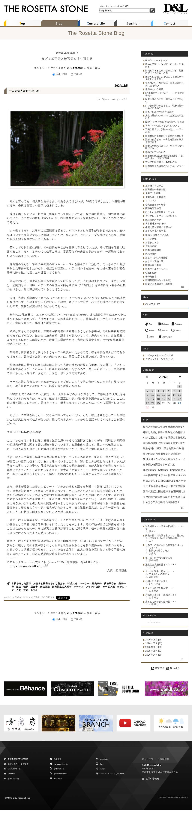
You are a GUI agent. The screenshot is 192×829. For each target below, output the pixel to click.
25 (158, 403)
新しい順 (62, 73)
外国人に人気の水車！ (156, 581)
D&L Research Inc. (152, 765)
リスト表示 (93, 67)
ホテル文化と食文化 (155, 231)
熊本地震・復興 (153, 265)
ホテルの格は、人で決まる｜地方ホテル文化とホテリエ (164, 78)
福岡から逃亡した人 (159, 550)
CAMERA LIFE (152, 304)
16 (147, 398)
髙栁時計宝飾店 (153, 208)
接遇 (25, 590)
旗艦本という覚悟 (154, 89)
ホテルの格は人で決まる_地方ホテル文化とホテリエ (164, 481)
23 (147, 403)
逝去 (18, 586)
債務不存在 (110, 583)
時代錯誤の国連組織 (157, 491)
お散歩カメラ (152, 242)
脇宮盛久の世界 (153, 220)
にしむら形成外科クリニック (160, 212)
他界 (25, 586)
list (182, 287)
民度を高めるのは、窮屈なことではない (164, 100)
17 (152, 398)
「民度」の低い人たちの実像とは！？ (164, 545)
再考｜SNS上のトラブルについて (162, 125)
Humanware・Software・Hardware (161, 470)
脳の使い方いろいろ (155, 152)
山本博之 (153, 590)
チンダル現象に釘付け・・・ (160, 571)
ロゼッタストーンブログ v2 (159, 359)
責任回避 (45, 586)
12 (163, 394)
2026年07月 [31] (153, 643)
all (182, 508)
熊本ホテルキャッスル (156, 269)
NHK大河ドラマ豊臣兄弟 (156, 459)
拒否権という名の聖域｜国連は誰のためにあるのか (164, 84)
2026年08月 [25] (153, 639)
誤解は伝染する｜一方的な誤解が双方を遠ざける (164, 140)
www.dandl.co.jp (61, 764)
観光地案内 (151, 254)
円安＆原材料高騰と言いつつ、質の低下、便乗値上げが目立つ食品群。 (164, 536)
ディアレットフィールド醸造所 (161, 216)
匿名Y (152, 531)
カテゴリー (101, 99)
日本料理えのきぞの (155, 223)
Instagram (104, 759)
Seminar (11, 774)
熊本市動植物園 (153, 250)
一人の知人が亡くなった (24, 90)
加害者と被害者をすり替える (49, 583)
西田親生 (153, 577)
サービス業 (109, 586)
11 (158, 394)
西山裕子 (153, 560)
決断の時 (176, 453)
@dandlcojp (59, 769)
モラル (34, 590)
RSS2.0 (159, 668)
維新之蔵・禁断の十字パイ (158, 227)
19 (163, 398)
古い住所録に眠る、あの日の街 (161, 162)
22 (179, 398)
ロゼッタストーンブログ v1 (159, 355)
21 (174, 398)
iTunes (121, 774)
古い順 (78, 73)
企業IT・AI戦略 (152, 193)
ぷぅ (151, 540)
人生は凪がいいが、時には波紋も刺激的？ (164, 116)
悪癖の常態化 (175, 437)
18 (158, 398)
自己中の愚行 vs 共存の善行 (159, 111)
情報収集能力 (163, 453)
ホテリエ (79, 586)
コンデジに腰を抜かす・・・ (160, 588)
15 (179, 394)
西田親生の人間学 (62, 586)
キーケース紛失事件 (91, 583)
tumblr (102, 769)
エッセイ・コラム (119, 99)
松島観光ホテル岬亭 (155, 204)
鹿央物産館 (151, 246)
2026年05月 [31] (153, 651)
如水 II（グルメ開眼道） (157, 257)
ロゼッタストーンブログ (18, 764)
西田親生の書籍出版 (155, 189)
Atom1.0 (174, 668)
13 (168, 394)
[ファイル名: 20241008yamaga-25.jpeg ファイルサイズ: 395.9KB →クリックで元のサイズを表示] (67, 149)
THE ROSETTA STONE (18, 759)
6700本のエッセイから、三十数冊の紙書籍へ (164, 94)
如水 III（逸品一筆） (155, 261)
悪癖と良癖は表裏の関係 (156, 432)
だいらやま (154, 584)
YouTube (58, 779)
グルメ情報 (151, 238)
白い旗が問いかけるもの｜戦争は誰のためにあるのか (164, 106)
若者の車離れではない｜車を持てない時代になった (164, 146)
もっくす (153, 547)
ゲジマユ (153, 567)
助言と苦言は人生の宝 (155, 426)
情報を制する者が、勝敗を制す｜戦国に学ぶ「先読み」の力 (164, 71)
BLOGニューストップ (156, 60)
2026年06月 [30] (153, 647)
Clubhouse (151, 273)
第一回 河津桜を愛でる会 (158, 558)
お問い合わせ (13, 779)
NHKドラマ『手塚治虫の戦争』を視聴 (164, 122)
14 (174, 394)
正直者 (34, 586)
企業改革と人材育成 (155, 197)
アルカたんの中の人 (159, 574)
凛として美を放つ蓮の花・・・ (161, 601)
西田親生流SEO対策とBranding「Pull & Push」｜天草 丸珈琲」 (164, 157)
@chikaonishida (61, 774)
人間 (18, 590)
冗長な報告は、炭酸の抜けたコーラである (164, 130)
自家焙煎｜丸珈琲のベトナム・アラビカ (164, 167)
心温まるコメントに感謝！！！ (161, 595)
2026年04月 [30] (153, 655)
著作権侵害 (151, 276)
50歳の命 (72, 583)
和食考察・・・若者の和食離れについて (164, 527)
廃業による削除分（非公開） (160, 284)
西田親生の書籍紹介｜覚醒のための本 (164, 135)
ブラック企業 (93, 586)
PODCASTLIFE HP (108, 774)
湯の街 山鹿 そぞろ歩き (157, 235)
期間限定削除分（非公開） (158, 280)
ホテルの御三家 (166, 475)
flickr (102, 764)
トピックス (151, 201)
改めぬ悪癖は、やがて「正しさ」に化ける (164, 65)
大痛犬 (152, 553)
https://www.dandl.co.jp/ (27, 566)
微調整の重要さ (176, 426)
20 (168, 398)
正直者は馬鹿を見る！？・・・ (161, 564)
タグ (44, 58)
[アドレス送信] (150, 335)
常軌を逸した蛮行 (21, 583)
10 (152, 394)
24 (152, 403)
